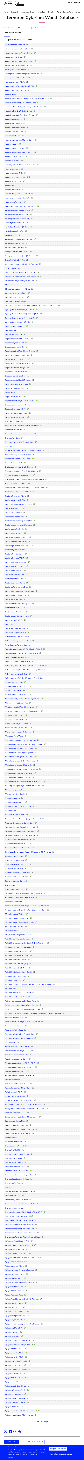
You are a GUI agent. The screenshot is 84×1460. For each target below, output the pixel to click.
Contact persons (38, 28)
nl (70, 2)
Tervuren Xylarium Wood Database (68, 12)
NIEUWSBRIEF (11, 1442)
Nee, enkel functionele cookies (61, 1454)
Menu (77, 2)
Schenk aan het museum (34, 1442)
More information (24, 28)
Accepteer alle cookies (58, 1449)
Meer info (11, 1457)
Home (6, 12)
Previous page (42, 1422)
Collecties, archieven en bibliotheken (33, 12)
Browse (14, 28)
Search (6, 28)
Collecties (51, 12)
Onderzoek (14, 12)
